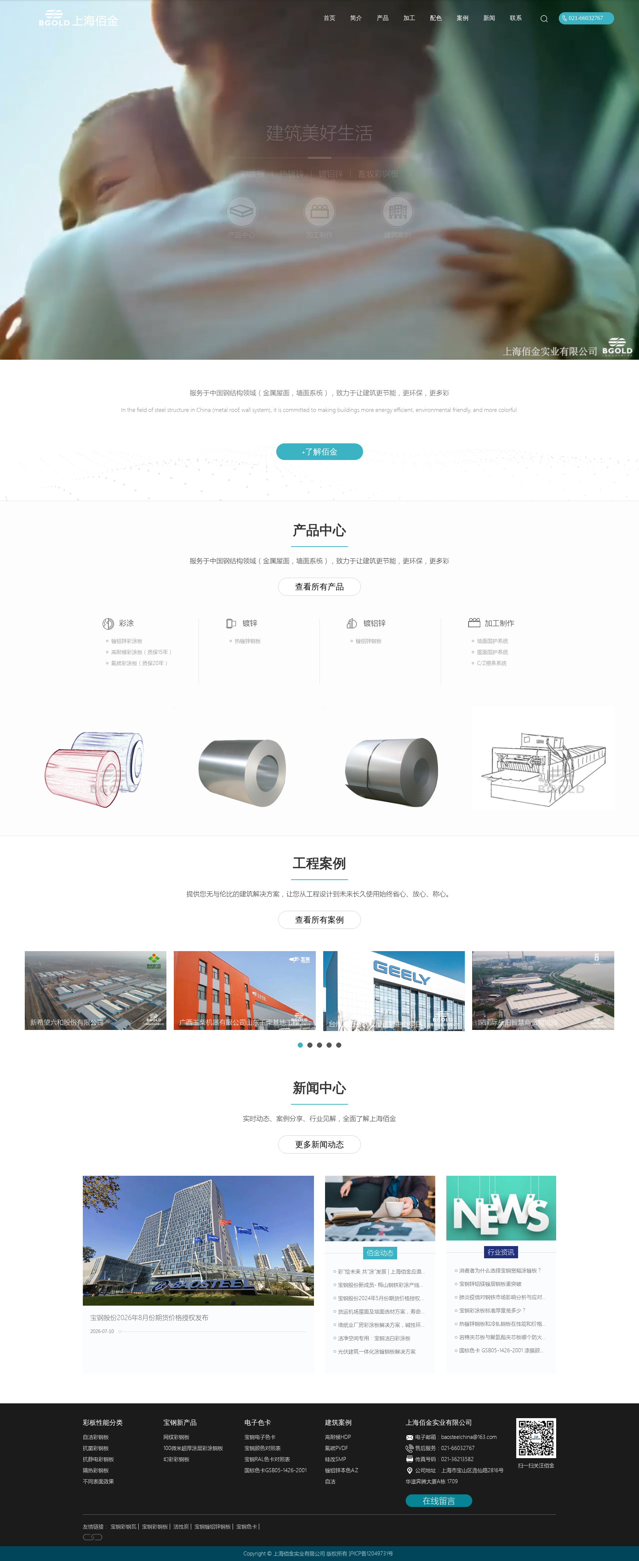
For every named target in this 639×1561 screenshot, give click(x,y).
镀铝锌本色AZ (341, 1470)
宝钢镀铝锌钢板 (213, 1527)
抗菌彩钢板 (96, 1448)
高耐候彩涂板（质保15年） (142, 652)
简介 (356, 18)
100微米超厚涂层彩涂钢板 (193, 1448)
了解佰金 (320, 451)
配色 (436, 18)
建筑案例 (397, 235)
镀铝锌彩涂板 (126, 641)
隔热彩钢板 (96, 1470)
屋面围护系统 (492, 652)
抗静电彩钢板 (98, 1459)
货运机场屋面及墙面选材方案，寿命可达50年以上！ (398, 1311)
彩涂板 (252, 173)
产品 (383, 18)
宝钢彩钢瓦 (123, 1527)
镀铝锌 (331, 173)
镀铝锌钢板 (369, 641)
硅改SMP (335, 1459)
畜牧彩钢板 (378, 173)
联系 (516, 18)
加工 (409, 18)
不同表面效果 (98, 1481)
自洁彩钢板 (96, 1437)
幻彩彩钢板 (176, 1459)
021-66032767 (586, 18)
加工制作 (319, 235)
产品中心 (241, 235)
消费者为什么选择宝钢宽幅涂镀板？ (500, 1270)
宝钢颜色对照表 (262, 1448)
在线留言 (439, 1500)
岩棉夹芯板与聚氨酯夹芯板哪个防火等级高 (508, 1337)
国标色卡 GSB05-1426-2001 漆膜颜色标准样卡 (512, 1350)
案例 (463, 18)
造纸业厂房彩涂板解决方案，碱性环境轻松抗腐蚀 (395, 1325)
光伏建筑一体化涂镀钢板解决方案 (377, 1351)
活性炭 (181, 1527)
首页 (329, 18)
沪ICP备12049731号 (371, 1553)
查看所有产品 (319, 586)
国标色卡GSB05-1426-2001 (275, 1470)
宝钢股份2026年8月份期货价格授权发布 (149, 1317)
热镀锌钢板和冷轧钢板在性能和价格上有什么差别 (516, 1323)
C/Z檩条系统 (492, 663)
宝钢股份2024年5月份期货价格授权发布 (384, 1298)
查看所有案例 (319, 919)
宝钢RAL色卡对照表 (267, 1459)
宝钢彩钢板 (155, 1527)
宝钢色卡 (246, 1527)
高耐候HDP (338, 1437)
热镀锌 (292, 173)
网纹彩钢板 (176, 1437)
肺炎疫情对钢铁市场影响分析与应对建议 (505, 1297)
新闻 (489, 18)
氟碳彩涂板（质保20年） (140, 663)
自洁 (330, 1481)
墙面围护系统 (492, 641)
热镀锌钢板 (248, 641)
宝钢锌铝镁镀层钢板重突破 (490, 1283)
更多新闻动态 (319, 1144)
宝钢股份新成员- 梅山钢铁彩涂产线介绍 (384, 1285)
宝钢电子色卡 (259, 1437)
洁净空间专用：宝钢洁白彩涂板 (374, 1338)
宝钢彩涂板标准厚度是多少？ (493, 1310)
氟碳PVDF (336, 1448)
